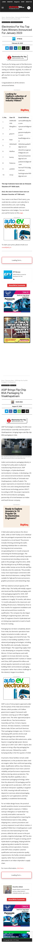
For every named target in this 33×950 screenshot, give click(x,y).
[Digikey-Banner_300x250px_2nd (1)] (17, 112)
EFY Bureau (19, 38)
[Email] (23, 48)
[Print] (27, 48)
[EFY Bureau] (14, 38)
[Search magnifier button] (29, 8)
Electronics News (10, 17)
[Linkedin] (15, 48)
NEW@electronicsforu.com (16, 22)
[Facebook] (11, 48)
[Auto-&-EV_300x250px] (17, 240)
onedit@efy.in (6, 247)
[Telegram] (7, 48)
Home (3, 17)
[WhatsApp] (19, 48)
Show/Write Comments (17, 285)
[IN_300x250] (17, 312)
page (21, 213)
